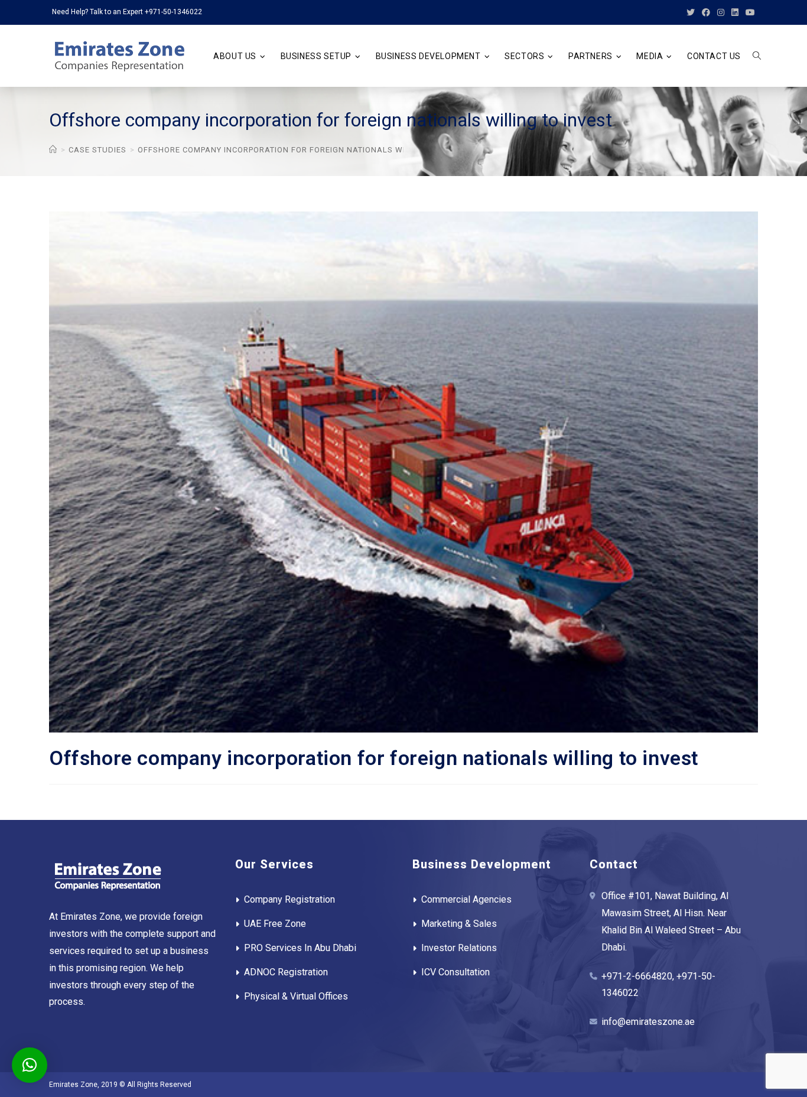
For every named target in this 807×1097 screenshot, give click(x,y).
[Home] (53, 149)
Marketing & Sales (459, 923)
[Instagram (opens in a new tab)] (721, 12)
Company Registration (289, 899)
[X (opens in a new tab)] (690, 12)
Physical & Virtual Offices (296, 996)
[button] (29, 1065)
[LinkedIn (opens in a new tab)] (735, 12)
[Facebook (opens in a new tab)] (706, 12)
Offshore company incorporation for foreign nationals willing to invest (305, 149)
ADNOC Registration (286, 972)
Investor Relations (459, 947)
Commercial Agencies (466, 899)
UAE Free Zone (275, 923)
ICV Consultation (455, 972)
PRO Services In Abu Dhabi (300, 947)
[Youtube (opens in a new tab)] (748, 12)
